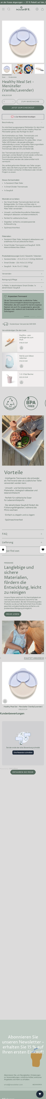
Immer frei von (10, 551)
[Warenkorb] (42, 9)
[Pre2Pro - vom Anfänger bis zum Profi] (9, 342)
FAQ (4, 534)
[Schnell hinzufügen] (5, 701)
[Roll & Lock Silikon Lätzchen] (9, 361)
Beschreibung (7, 122)
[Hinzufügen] (21, 348)
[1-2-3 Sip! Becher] (9, 379)
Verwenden (6, 274)
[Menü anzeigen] (3, 9)
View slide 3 (39, 316)
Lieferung (7, 542)
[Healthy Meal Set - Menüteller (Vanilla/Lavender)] (23, 683)
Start (3, 77)
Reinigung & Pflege (9, 280)
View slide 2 (33, 316)
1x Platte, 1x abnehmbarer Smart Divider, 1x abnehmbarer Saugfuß (19, 286)
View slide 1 (26, 316)
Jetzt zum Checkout (23, 108)
